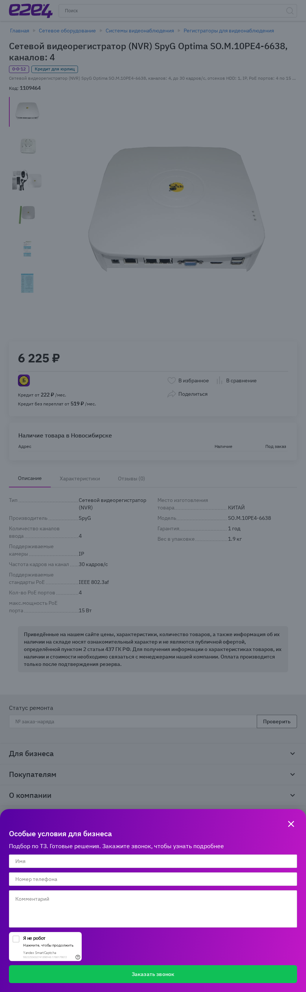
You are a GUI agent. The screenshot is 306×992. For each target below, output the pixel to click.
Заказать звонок (153, 974)
